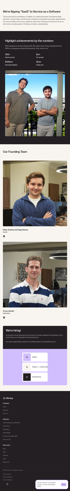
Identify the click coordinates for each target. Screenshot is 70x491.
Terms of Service (8, 477)
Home (4, 407)
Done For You (7, 439)
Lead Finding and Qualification (11, 422)
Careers (5, 413)
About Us (5, 410)
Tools (4, 452)
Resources (6, 462)
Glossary (5, 455)
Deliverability (6, 432)
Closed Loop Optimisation (10, 436)
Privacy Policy (7, 474)
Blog (4, 448)
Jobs (4, 458)
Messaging (6, 429)
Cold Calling (6, 426)
